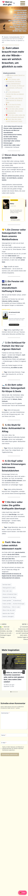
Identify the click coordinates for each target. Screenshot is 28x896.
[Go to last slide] (4, 672)
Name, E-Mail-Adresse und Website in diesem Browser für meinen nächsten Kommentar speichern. (13, 748)
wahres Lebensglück (8, 616)
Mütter (12, 203)
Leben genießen (7, 600)
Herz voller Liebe (7, 591)
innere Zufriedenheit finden (10, 594)
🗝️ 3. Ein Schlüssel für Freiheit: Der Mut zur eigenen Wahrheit (15, 94)
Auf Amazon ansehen (15, 219)
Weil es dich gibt (10, 684)
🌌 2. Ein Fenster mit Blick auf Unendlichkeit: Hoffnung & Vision (15, 88)
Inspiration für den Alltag (9, 597)
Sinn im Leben (16, 607)
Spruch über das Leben (9, 610)
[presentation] (14, 661)
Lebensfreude (17, 600)
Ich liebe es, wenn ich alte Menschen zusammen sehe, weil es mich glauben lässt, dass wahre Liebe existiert (14, 677)
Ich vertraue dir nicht (14, 312)
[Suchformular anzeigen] (14, 3)
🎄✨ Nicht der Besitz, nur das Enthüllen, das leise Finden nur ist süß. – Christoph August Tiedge (6, 631)
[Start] (2, 37)
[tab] (10, 691)
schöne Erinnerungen (18, 603)
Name (3, 735)
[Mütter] (13, 210)
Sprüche (16, 45)
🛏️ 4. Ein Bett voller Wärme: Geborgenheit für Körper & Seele (14, 100)
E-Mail (3, 742)
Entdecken (14, 217)
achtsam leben (7, 584)
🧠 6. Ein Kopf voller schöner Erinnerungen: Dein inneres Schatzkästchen (14, 111)
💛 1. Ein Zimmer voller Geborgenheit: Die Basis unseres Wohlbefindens (13, 81)
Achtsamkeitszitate (7, 45)
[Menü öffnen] (22, 3)
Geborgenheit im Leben (9, 587)
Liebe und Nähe (7, 603)
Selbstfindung (6, 607)
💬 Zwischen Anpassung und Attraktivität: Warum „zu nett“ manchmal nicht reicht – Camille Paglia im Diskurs (22, 632)
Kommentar (5, 713)
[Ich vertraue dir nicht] (14, 318)
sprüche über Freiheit (8, 613)
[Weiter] (23, 672)
